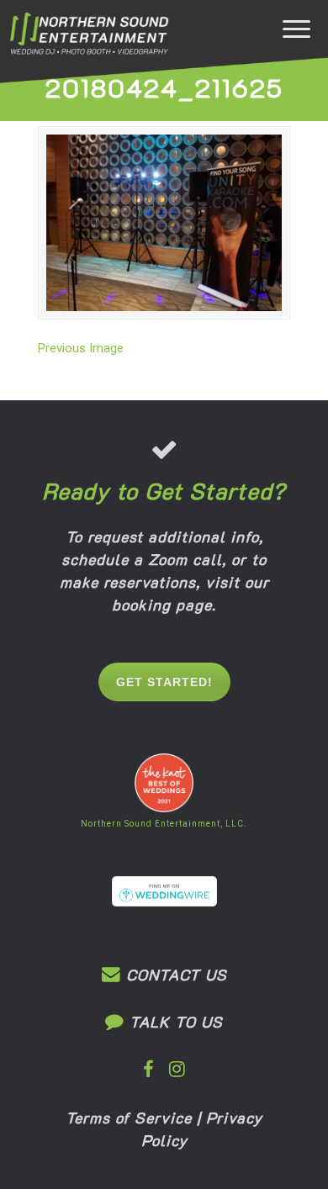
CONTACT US (174, 974)
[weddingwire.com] (164, 902)
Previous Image (81, 348)
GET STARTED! (164, 682)
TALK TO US (173, 1022)
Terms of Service (129, 1117)
